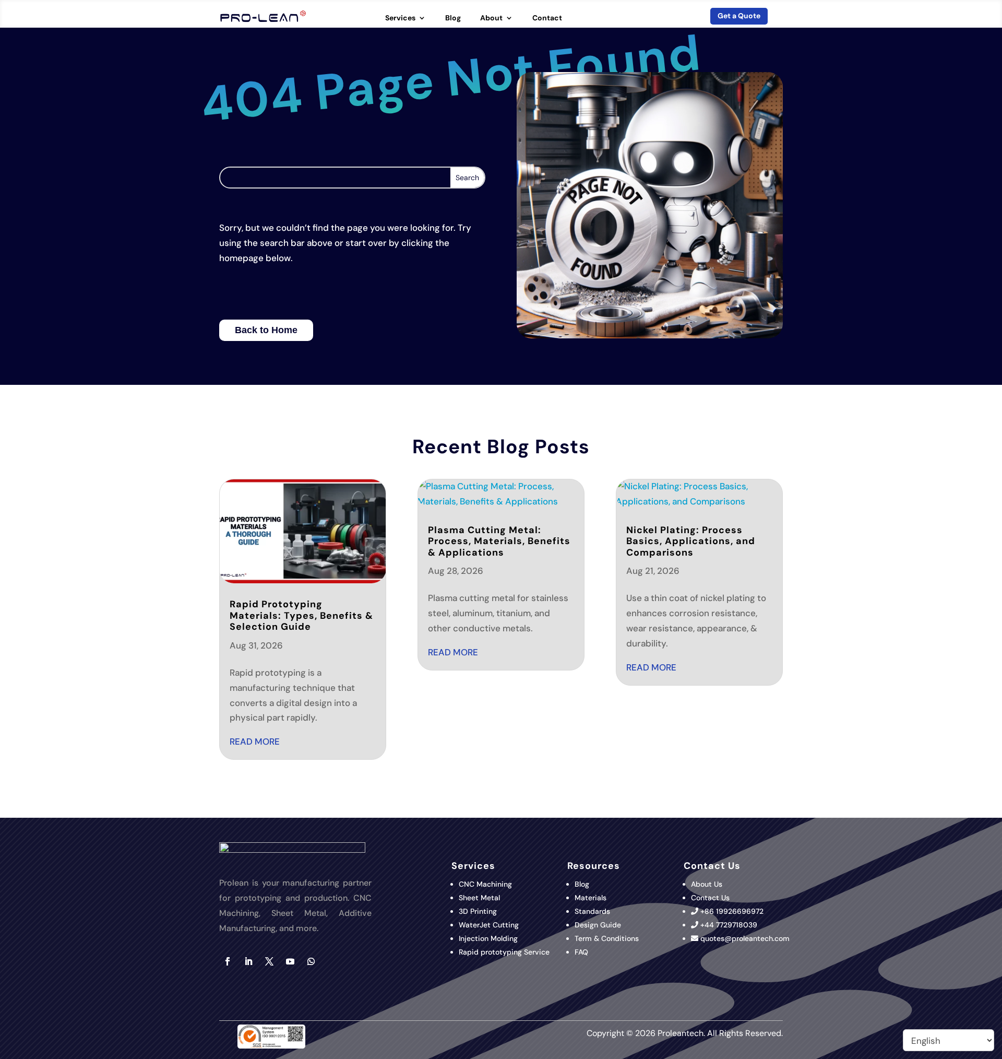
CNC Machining (485, 884)
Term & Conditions (607, 938)
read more (255, 741)
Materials (590, 897)
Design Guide (598, 924)
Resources (593, 866)
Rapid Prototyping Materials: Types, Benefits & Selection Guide (301, 615)
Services (400, 18)
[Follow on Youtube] (290, 961)
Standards (592, 911)
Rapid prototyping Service (504, 952)
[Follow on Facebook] (227, 961)
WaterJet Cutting (489, 924)
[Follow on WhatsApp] (311, 961)
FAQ (581, 952)
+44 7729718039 (728, 924)
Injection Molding (488, 938)
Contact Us (710, 897)
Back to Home (266, 330)
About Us (706, 884)
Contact (547, 18)
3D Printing (479, 911)
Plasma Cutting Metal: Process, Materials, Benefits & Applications (499, 541)
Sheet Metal (479, 897)
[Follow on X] (269, 961)
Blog (453, 18)
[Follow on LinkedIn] (248, 961)
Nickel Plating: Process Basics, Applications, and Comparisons (690, 541)
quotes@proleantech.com (745, 938)
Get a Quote (739, 15)
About (491, 18)
